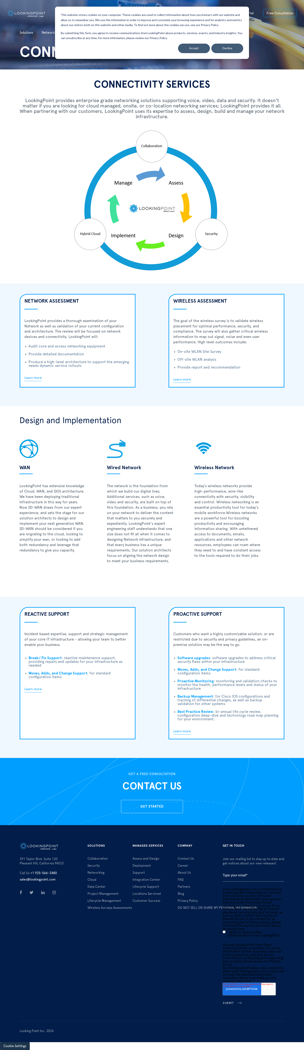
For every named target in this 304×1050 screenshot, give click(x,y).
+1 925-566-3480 (38, 873)
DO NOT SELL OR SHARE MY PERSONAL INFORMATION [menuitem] (217, 907)
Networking (50, 32)
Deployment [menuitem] (142, 865)
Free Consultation (280, 13)
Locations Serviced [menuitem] (147, 893)
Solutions (26, 32)
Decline (227, 48)
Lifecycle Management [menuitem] (104, 900)
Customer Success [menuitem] (146, 900)
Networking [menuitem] (95, 872)
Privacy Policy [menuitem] (188, 900)
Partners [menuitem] (184, 886)
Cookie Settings (15, 1046)
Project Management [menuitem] (102, 893)
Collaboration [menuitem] (97, 858)
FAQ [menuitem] (181, 879)
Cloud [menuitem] (91, 879)
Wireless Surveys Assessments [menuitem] (109, 907)
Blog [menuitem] (181, 893)
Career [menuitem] (183, 865)
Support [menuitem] (139, 872)
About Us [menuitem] (184, 872)
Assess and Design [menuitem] (146, 858)
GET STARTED (152, 806)
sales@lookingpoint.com (38, 879)
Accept (194, 48)
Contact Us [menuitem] (186, 858)
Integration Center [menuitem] (146, 879)
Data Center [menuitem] (96, 886)
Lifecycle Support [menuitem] (146, 886)
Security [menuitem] (93, 865)
